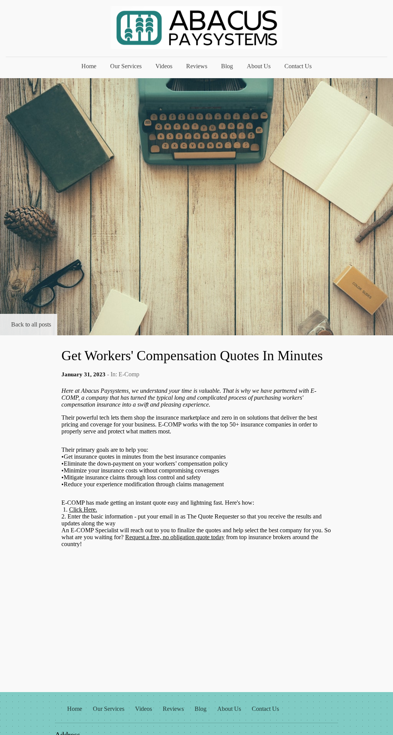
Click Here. (83, 509)
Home (88, 66)
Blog (227, 66)
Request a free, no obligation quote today (175, 537)
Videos (163, 66)
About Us (259, 66)
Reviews (196, 66)
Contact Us (298, 66)
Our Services (126, 66)
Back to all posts (31, 324)
